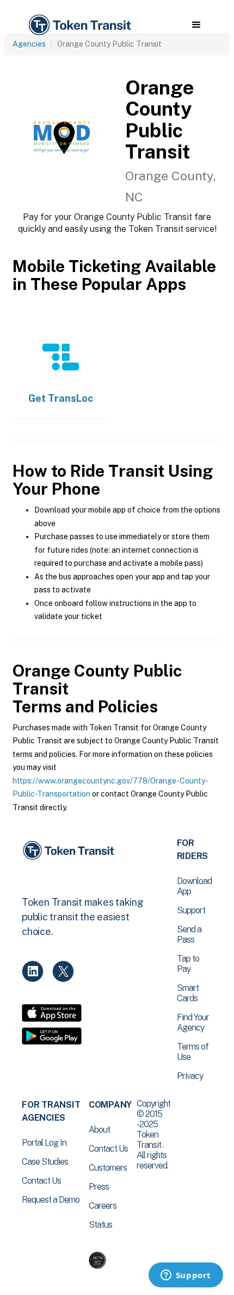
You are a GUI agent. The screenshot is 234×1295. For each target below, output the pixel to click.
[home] (79, 25)
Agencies (29, 44)
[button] (196, 25)
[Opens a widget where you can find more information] (185, 1276)
